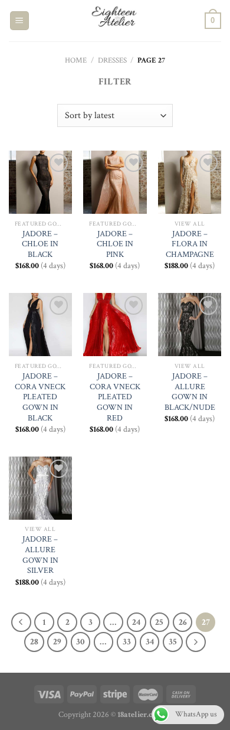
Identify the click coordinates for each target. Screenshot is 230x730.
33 (127, 641)
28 (34, 641)
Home (76, 61)
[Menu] (19, 21)
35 (173, 641)
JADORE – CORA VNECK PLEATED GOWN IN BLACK (40, 397)
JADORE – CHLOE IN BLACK (40, 244)
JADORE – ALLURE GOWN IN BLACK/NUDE (190, 392)
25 (159, 622)
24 (136, 622)
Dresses (112, 61)
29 (57, 641)
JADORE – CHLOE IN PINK (115, 244)
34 (150, 641)
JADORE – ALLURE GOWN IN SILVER (40, 555)
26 (183, 622)
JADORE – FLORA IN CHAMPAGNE (190, 244)
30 (80, 641)
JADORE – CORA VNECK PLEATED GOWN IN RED (115, 397)
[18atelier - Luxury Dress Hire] (115, 20)
